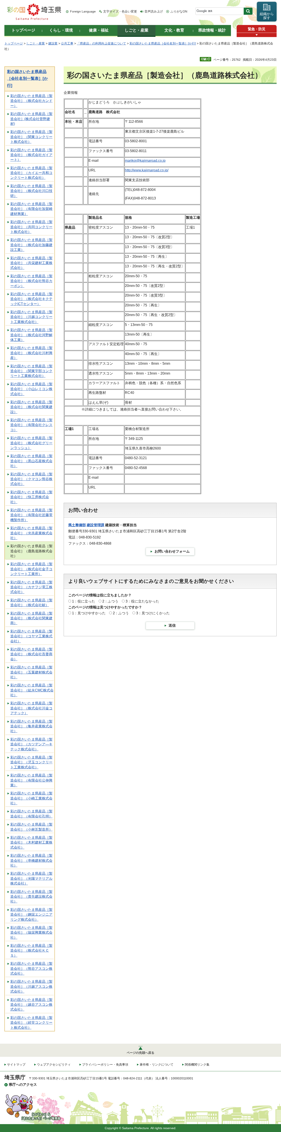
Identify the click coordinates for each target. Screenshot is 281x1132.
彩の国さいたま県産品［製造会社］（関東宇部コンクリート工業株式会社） (31, 371)
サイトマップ (16, 1064)
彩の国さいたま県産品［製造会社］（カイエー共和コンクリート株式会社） (31, 173)
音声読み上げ (153, 11)
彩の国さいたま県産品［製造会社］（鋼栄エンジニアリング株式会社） (31, 914)
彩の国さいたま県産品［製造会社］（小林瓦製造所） (31, 827)
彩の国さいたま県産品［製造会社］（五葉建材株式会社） (31, 672)
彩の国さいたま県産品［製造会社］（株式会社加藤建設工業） (31, 245)
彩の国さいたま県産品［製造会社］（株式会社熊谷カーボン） (31, 281)
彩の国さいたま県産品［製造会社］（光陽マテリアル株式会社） (31, 878)
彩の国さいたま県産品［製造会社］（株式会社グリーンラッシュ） (31, 443)
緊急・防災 (256, 29)
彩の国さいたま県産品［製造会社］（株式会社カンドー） (31, 101)
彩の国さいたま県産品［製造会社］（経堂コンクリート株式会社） (31, 1022)
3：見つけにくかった (153, 613)
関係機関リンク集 (197, 1064)
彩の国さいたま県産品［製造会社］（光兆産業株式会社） (31, 533)
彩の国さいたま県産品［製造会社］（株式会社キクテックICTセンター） (31, 299)
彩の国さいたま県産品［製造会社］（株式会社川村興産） (31, 353)
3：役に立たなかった (142, 601)
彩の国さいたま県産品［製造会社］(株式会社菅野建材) (31, 119)
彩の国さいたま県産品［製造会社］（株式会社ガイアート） (31, 155)
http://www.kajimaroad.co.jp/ (146, 170)
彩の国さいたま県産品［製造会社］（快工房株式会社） (31, 497)
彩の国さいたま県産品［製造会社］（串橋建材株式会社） (31, 860)
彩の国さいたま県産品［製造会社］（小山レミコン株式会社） (31, 389)
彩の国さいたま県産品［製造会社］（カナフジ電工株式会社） (31, 587)
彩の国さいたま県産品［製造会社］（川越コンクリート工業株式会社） (31, 317)
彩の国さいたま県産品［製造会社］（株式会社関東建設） (31, 407)
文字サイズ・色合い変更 (120, 11)
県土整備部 (77, 525)
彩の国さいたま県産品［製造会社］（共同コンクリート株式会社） (31, 227)
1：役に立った (83, 601)
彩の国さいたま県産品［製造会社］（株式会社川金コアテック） (31, 708)
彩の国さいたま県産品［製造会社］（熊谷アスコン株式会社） (31, 968)
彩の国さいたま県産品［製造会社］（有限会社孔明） (31, 813)
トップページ (13, 43)
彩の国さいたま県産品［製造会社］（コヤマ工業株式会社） (31, 636)
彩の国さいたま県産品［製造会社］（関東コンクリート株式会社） (31, 137)
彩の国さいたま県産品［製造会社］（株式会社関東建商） (31, 618)
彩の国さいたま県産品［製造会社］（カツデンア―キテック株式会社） (31, 744)
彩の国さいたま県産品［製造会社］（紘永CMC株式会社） (32, 690)
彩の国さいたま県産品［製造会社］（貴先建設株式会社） (31, 896)
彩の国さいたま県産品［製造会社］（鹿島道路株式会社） (31, 551)
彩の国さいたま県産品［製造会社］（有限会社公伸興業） (31, 780)
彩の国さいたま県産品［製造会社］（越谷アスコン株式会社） (31, 1004)
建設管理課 (95, 525)
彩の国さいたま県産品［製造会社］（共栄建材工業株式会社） (31, 263)
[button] (257, 35)
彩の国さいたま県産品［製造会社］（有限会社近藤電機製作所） (31, 515)
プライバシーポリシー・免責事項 (105, 1064)
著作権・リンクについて (156, 1064)
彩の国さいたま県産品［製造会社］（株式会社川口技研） (31, 191)
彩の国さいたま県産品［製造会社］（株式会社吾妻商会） (31, 654)
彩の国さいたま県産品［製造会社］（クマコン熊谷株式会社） (31, 479)
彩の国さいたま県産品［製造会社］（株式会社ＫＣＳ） (31, 950)
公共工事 (67, 43)
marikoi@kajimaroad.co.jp (145, 160)
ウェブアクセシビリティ (54, 1064)
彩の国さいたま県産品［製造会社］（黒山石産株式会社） (31, 461)
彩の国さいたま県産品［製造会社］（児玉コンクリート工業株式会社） (31, 762)
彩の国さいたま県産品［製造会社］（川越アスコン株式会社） (31, 986)
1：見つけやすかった (89, 613)
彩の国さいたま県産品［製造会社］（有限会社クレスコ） (31, 425)
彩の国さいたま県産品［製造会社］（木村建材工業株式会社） (31, 842)
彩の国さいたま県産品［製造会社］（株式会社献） (31, 602)
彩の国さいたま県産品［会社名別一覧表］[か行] (163, 43)
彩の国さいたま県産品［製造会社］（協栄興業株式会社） (31, 932)
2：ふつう (110, 601)
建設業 (53, 43)
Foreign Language (83, 11)
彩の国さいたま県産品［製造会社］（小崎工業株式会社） (31, 798)
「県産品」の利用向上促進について (101, 43)
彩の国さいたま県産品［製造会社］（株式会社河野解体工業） (31, 335)
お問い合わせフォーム (172, 551)
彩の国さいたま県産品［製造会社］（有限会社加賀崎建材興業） (31, 209)
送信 (172, 625)
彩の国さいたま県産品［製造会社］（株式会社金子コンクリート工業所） (31, 569)
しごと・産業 (35, 43)
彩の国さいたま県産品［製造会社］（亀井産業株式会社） (31, 726)
